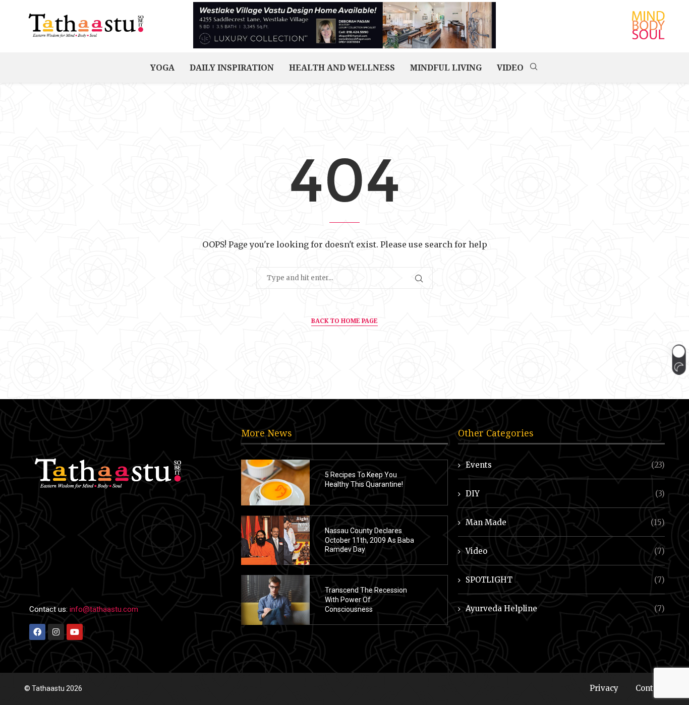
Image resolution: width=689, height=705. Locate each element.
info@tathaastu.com (104, 609)
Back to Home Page (344, 320)
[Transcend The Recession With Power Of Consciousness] (275, 600)
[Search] (534, 67)
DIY (565, 493)
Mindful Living (446, 67)
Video (510, 67)
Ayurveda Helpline (565, 608)
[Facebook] (37, 632)
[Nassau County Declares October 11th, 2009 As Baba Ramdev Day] (275, 540)
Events (565, 465)
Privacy (604, 688)
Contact (650, 688)
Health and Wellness (342, 67)
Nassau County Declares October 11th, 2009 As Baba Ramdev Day (369, 540)
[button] (678, 359)
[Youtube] (75, 632)
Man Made (565, 522)
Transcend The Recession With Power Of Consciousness (366, 599)
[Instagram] (56, 632)
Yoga (162, 67)
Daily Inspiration (232, 67)
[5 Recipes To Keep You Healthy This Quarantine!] (275, 482)
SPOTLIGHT (565, 580)
